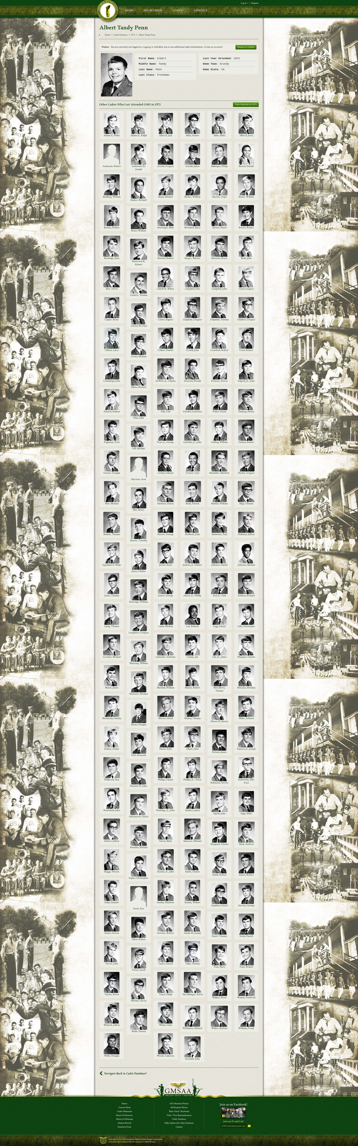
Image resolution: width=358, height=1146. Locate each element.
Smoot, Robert (246, 874)
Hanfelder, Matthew (219, 473)
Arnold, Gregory (165, 166)
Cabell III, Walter (165, 288)
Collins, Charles (165, 350)
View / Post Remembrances (179, 1115)
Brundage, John (111, 258)
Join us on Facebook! (233, 1104)
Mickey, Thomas (192, 718)
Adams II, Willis (112, 135)
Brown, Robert (246, 227)
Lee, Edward (192, 626)
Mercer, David (165, 718)
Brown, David (219, 227)
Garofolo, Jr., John (192, 442)
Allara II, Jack (165, 135)
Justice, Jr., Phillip (192, 595)
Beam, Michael (165, 196)
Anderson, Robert (112, 166)
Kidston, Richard (246, 595)
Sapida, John (219, 813)
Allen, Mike (219, 135)
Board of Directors (124, 1115)
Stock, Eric (138, 908)
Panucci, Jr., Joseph (246, 748)
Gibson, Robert (246, 442)
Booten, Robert (111, 227)
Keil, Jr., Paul (219, 595)
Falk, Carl (165, 411)
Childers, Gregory (246, 319)
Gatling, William (219, 442)
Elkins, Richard (138, 387)
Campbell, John (219, 288)
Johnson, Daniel (219, 564)
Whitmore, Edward (192, 1028)
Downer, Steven (219, 381)
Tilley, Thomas (192, 963)
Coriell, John (192, 350)
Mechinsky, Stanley (111, 718)
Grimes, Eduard (165, 473)
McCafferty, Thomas (219, 689)
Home (107, 34)
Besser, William (246, 196)
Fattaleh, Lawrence (192, 411)
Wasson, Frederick (246, 997)
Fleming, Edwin (246, 411)
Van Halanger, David (192, 994)
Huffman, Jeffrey (246, 534)
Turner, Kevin (111, 994)
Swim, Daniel (246, 936)
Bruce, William (138, 230)
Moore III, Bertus (219, 721)
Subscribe (249, 1126)
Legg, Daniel (219, 626)
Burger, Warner (192, 258)
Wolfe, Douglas (111, 1055)
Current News (124, 1107)
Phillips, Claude (165, 779)
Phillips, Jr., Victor (192, 779)
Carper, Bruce (112, 319)
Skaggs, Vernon (111, 871)
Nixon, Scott (165, 748)
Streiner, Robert (165, 933)
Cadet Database (121, 34)
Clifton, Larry (112, 350)
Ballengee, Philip (219, 166)
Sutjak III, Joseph (192, 933)
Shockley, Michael (138, 847)
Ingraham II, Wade (111, 564)
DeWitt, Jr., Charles (166, 381)
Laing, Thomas (111, 626)
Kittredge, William (138, 601)
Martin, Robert (192, 687)
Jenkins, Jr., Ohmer (192, 564)
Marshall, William (165, 687)
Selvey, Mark (165, 841)
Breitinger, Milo (165, 227)
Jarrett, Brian (165, 564)
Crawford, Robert (219, 350)
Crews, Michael (138, 356)
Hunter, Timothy (138, 540)
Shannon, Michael (192, 841)
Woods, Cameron (165, 1055)
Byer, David (112, 288)
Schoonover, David (138, 816)
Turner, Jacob (138, 970)
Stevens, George (246, 905)
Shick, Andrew (246, 844)
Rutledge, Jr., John (165, 810)
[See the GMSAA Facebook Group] (234, 1112)
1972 (133, 34)
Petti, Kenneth (138, 755)
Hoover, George (165, 534)
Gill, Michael (138, 448)
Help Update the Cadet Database (179, 1123)
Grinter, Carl (192, 473)
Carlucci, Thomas (138, 295)
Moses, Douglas (138, 724)
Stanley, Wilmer (192, 902)
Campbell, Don (192, 288)
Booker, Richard (138, 200)
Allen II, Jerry (246, 135)
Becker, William (192, 196)
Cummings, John (111, 381)
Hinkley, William (219, 503)
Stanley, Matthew (165, 902)
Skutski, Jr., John (165, 871)
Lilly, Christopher (246, 626)
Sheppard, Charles (219, 844)
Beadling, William (112, 196)
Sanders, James (192, 810)
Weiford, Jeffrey (112, 1025)
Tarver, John (111, 963)
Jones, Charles (139, 571)
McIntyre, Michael (138, 693)
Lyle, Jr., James (219, 656)
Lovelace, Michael (112, 656)
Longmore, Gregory (139, 632)
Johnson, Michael (246, 564)
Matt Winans (150, 1142)
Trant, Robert (246, 966)
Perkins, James (219, 752)
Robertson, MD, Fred (246, 781)
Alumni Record (124, 1123)
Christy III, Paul (139, 325)
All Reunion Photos (179, 1107)
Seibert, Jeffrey (111, 841)
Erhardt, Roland (112, 411)
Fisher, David (219, 411)
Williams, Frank (246, 1028)
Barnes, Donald (246, 166)
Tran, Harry (219, 966)
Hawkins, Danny (165, 503)
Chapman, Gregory (192, 319)
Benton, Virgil (219, 196)
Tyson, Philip (165, 994)
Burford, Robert (165, 258)
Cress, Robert (246, 350)
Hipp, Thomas (246, 503)
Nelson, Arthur (111, 748)
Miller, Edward (246, 718)
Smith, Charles (192, 871)
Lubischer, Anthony (165, 656)
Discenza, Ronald (192, 381)
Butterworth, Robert (138, 263)
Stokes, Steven (111, 933)
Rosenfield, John (111, 810)
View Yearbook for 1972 (246, 104)
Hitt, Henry (138, 509)
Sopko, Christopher (138, 878)
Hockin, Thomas (111, 534)
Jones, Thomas (111, 595)
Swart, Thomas (219, 936)
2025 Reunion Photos (179, 1103)
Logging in (148, 47)
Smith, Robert (219, 874)
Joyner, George (165, 595)
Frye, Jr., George (165, 442)
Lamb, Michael (165, 626)
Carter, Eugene (165, 319)
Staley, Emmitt (111, 902)
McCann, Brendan (246, 687)
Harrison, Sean (138, 479)
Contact (179, 1127)
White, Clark (165, 1025)
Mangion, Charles (246, 656)
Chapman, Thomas (219, 319)
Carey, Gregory (246, 288)
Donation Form (124, 1127)
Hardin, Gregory (246, 473)
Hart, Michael (111, 503)
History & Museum (124, 1119)
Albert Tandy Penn (146, 34)
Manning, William (138, 663)
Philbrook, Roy (111, 779)
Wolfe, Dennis (138, 1031)
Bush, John (246, 258)
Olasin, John (192, 748)
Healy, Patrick (192, 503)
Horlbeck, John (192, 534)
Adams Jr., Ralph (138, 135)
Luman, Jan (192, 656)
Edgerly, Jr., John (246, 381)
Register (255, 3)
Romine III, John (138, 786)
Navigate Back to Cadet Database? (125, 1073)
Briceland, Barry (192, 227)
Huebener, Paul (219, 534)
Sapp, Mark (246, 813)
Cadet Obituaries (124, 1111)
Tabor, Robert (138, 939)
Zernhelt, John (192, 1058)
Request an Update (246, 47)
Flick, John (138, 417)
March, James (111, 687)
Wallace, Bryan (219, 997)
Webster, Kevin (139, 1000)
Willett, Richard (219, 1028)
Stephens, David (219, 905)
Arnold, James (192, 166)
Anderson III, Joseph (138, 168)
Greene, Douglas (111, 473)
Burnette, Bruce (219, 258)
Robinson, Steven (219, 782)
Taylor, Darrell (165, 963)
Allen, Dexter (192, 135)
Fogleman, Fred (111, 442)
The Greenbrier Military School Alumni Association (142, 1139)
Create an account (213, 47)
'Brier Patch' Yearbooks (179, 1111)
